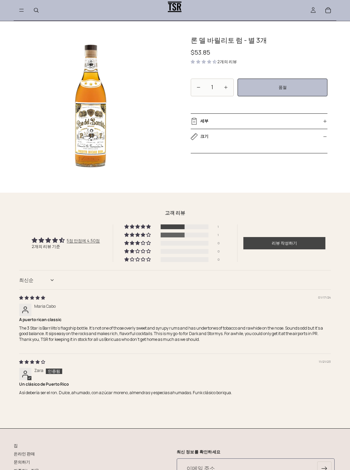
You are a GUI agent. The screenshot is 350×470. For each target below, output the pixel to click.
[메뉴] (21, 10)
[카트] (328, 10)
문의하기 (22, 462)
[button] (204, 62)
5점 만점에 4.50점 (83, 241)
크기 (204, 136)
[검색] (36, 10)
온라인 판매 (24, 454)
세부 (204, 121)
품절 (283, 87)
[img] (32, 298)
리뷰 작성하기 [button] (284, 243)
